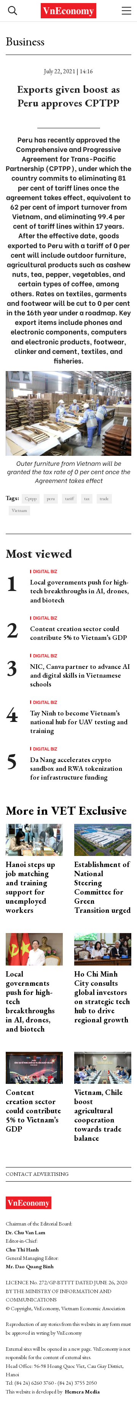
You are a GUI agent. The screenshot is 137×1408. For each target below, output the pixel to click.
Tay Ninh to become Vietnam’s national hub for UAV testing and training (78, 722)
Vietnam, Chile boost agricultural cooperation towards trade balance (98, 1115)
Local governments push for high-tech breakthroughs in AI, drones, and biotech (79, 591)
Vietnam (19, 510)
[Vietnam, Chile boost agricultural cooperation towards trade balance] (102, 1067)
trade (104, 499)
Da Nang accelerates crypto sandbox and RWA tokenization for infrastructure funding (76, 768)
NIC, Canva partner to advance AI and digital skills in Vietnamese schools (80, 675)
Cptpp (31, 499)
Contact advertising (37, 1174)
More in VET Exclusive (66, 810)
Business (25, 41)
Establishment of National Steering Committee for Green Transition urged (102, 887)
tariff (69, 499)
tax (86, 499)
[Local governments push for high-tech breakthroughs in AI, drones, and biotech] (34, 949)
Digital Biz (45, 571)
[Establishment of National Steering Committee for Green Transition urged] (102, 839)
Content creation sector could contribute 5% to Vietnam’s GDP (78, 633)
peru (51, 499)
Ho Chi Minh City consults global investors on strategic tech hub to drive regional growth (102, 997)
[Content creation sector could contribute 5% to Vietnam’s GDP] (34, 1067)
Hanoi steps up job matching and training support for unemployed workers (30, 887)
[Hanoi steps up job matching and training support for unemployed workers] (34, 839)
